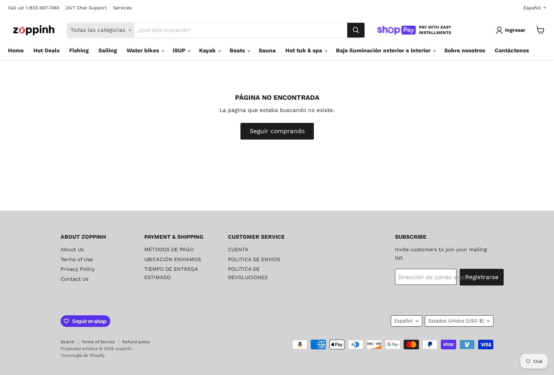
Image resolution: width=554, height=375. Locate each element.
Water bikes (144, 50)
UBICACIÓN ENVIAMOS (172, 259)
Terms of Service (98, 341)
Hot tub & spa (304, 50)
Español (532, 7)
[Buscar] (356, 30)
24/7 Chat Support (86, 7)
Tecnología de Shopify (83, 355)
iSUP (180, 50)
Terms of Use (77, 259)
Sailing (107, 50)
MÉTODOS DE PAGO (169, 249)
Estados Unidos (456, 321)
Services (122, 7)
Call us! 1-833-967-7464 (33, 7)
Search (67, 341)
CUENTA (238, 249)
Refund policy (136, 341)
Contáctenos (512, 50)
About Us (72, 249)
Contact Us (74, 279)
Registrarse (482, 277)
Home (16, 50)
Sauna (267, 50)
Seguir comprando (277, 131)
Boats (238, 50)
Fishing (79, 50)
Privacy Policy (78, 269)
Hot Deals (46, 50)
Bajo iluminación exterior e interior (384, 50)
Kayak (208, 50)
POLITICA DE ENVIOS (254, 259)
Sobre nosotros (464, 50)
